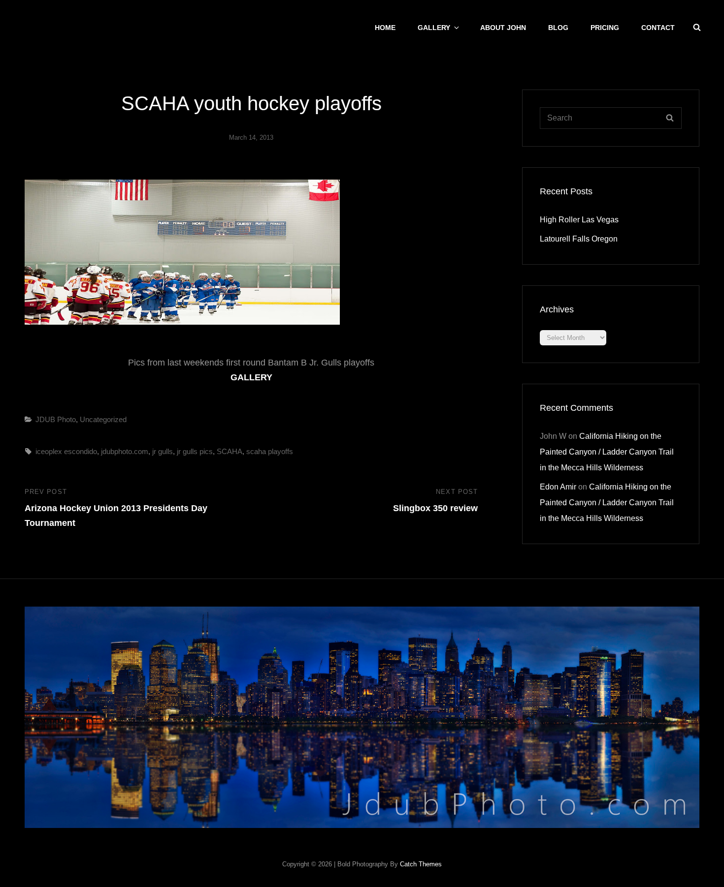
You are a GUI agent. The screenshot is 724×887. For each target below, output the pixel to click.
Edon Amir (558, 487)
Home (385, 27)
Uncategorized (103, 419)
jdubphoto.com (124, 451)
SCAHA (229, 451)
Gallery (434, 27)
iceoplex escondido (66, 451)
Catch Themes (421, 864)
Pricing (605, 27)
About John (503, 27)
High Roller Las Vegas (579, 219)
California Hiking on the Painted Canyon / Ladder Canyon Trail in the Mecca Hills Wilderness (607, 452)
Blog (558, 27)
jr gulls (162, 451)
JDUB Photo (55, 419)
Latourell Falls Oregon (579, 239)
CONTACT (658, 27)
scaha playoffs (269, 451)
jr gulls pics (195, 451)
